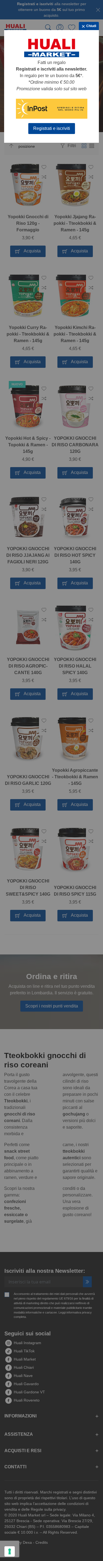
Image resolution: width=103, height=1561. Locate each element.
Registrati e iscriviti (51, 128)
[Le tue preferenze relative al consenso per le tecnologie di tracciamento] (9, 1551)
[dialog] (51, 780)
